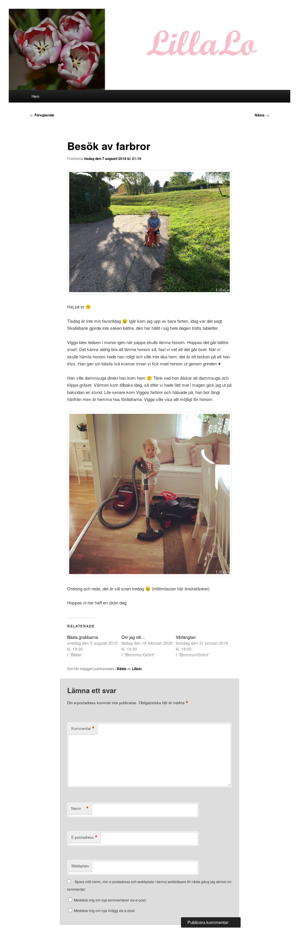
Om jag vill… (133, 637)
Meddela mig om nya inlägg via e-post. (104, 910)
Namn (80, 808)
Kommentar (83, 728)
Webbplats (80, 866)
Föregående (42, 115)
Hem (35, 96)
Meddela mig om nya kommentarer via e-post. (110, 899)
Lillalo (137, 668)
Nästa (262, 115)
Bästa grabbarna (82, 637)
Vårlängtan (186, 637)
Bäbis (121, 668)
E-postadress (84, 837)
